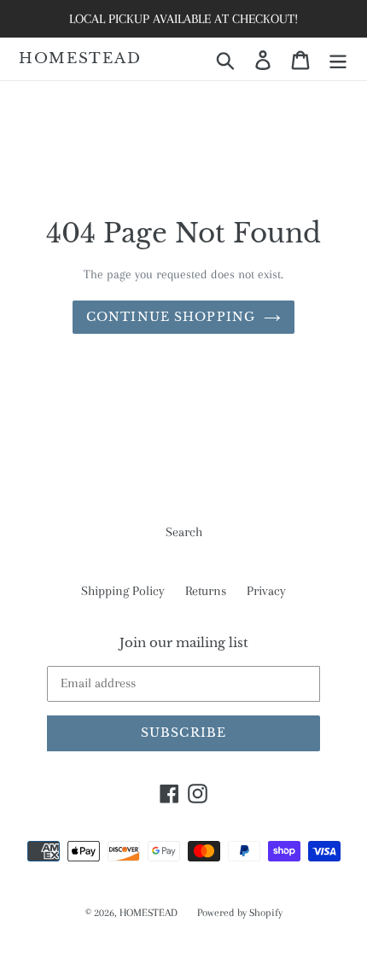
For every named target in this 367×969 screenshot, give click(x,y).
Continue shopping (170, 316)
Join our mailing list (183, 643)
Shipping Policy (123, 590)
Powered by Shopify (240, 913)
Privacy (266, 590)
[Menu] (338, 59)
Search (184, 532)
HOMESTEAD (80, 58)
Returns (205, 590)
